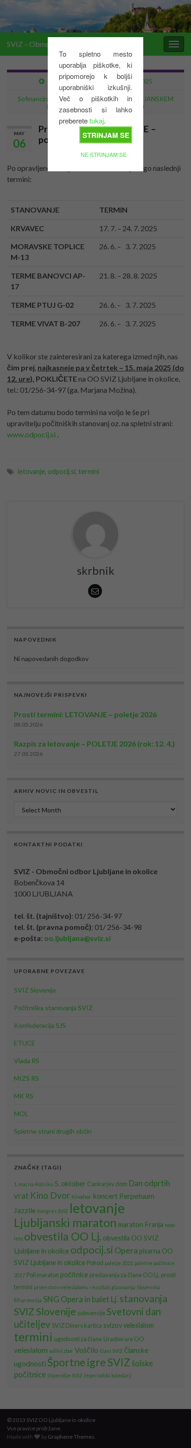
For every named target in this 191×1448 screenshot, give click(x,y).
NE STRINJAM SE (104, 154)
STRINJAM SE (106, 135)
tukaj (96, 120)
